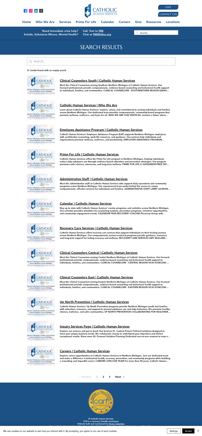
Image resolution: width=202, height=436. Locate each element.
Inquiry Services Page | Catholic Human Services (95, 326)
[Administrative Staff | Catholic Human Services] (41, 183)
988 (101, 30)
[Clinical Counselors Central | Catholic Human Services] (41, 257)
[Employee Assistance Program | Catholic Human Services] (41, 134)
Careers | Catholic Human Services (85, 351)
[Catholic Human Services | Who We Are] (41, 110)
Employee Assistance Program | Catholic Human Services (101, 130)
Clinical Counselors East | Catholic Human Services (96, 277)
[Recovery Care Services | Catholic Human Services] (41, 233)
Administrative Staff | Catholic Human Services (94, 179)
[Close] (198, 430)
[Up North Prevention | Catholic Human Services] (41, 306)
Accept (188, 431)
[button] (65, 22)
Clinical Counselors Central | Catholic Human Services (98, 253)
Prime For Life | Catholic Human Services (89, 154)
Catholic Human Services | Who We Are (88, 105)
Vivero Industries (117, 423)
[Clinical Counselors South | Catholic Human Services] (41, 85)
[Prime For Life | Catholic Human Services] (41, 159)
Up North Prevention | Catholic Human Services (94, 302)
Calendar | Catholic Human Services (86, 203)
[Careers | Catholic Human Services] (41, 356)
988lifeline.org (102, 34)
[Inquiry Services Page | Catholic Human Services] (41, 331)
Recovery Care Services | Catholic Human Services (96, 228)
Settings (174, 431)
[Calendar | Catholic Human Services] (41, 208)
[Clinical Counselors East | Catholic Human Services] (41, 282)
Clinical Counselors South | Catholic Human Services (97, 80)
